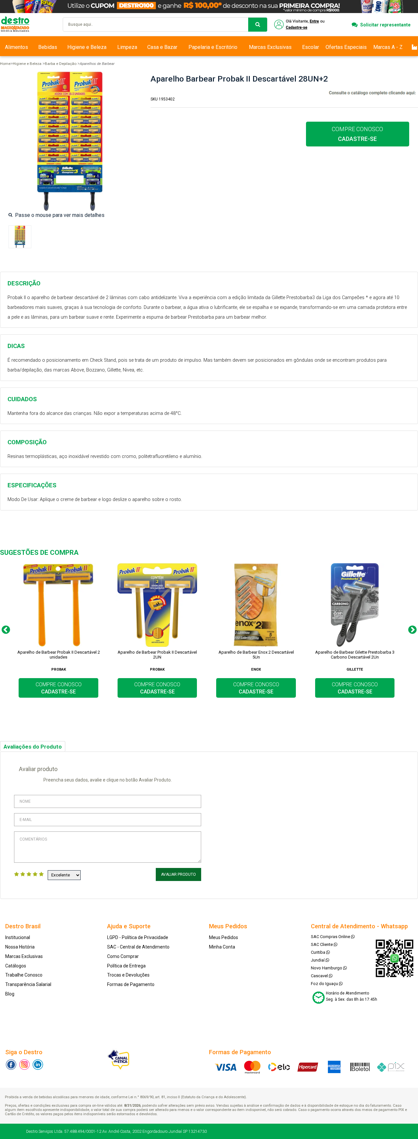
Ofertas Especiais (346, 47)
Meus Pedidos (223, 937)
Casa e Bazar (162, 47)
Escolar (310, 47)
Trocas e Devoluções (128, 975)
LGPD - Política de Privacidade (137, 937)
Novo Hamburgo (327, 967)
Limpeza (127, 47)
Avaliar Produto (178, 874)
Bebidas (47, 47)
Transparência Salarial (28, 984)
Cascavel (320, 975)
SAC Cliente (322, 944)
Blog (9, 993)
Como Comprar (123, 956)
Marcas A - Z (388, 47)
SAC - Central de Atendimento (138, 946)
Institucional (17, 937)
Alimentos (16, 47)
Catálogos (15, 965)
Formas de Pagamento (130, 984)
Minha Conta (222, 946)
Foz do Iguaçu (325, 983)
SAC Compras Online (331, 936)
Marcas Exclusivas (270, 47)
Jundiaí (318, 960)
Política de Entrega (126, 965)
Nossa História (20, 946)
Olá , (300, 25)
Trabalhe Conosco (23, 975)
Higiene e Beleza (86, 47)
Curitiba (318, 952)
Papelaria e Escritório (212, 47)
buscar (257, 25)
